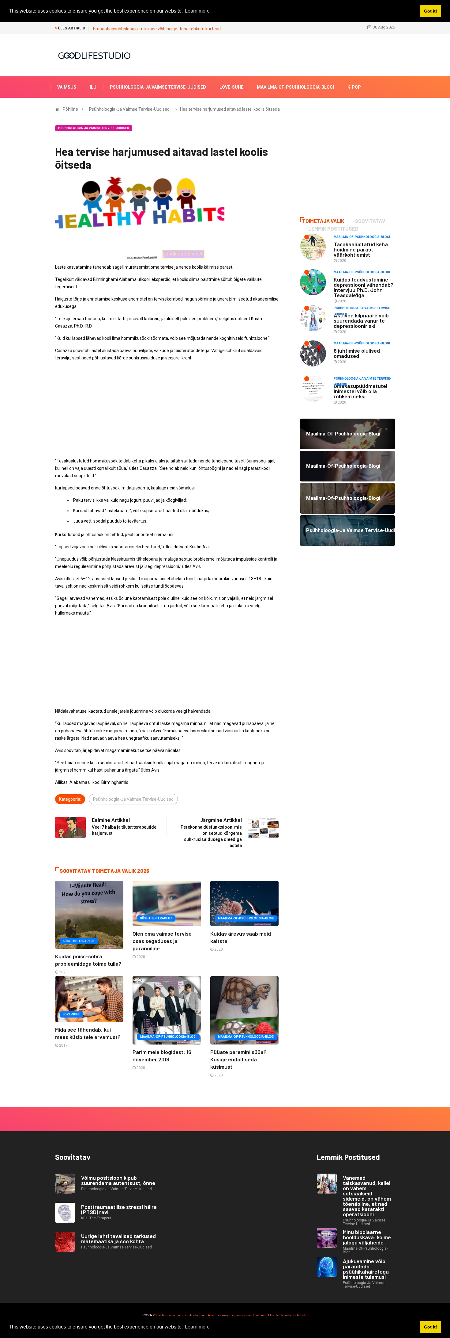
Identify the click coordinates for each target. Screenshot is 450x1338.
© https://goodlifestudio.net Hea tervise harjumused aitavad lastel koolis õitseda (230, 1315)
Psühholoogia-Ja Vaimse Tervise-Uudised (158, 87)
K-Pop (354, 87)
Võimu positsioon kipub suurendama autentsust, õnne (118, 1180)
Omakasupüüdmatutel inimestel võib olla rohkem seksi (360, 391)
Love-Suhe (231, 87)
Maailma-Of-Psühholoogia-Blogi (295, 87)
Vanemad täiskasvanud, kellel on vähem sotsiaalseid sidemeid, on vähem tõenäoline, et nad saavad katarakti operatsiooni (367, 1195)
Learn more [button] (197, 1326)
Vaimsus (66, 87)
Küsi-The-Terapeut (79, 941)
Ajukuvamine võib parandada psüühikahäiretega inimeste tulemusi (366, 1269)
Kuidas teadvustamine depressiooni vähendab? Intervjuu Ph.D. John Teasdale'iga (364, 287)
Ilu (93, 87)
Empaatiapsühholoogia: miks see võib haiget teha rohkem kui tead (157, 28)
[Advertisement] (167, 409)
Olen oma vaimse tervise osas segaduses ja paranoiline (162, 941)
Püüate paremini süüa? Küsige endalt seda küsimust (238, 1059)
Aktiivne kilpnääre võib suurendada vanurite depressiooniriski (361, 320)
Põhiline (70, 109)
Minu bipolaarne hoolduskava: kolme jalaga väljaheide (367, 1237)
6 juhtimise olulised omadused (357, 353)
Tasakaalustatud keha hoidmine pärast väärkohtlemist (361, 249)
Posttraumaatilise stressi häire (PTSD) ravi (119, 1209)
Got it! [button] (430, 1327)
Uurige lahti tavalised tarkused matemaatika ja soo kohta (118, 1238)
